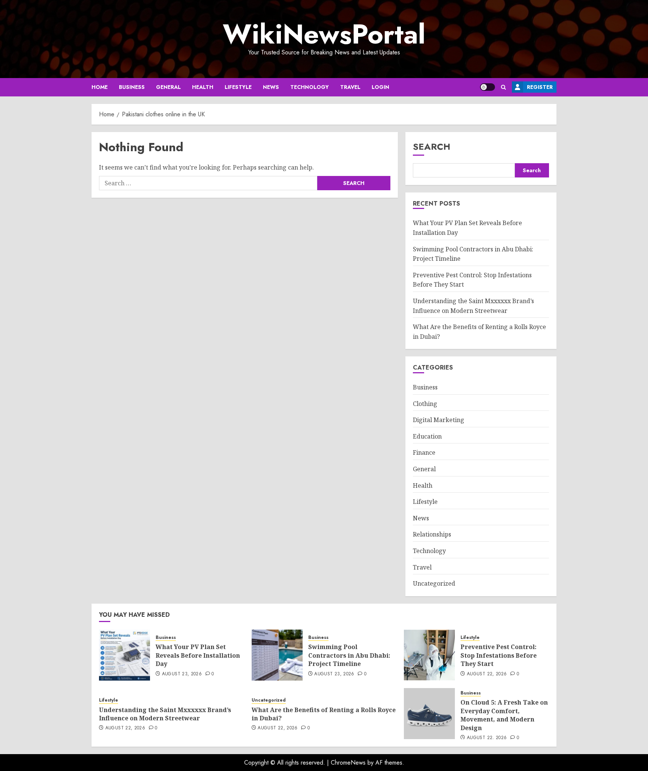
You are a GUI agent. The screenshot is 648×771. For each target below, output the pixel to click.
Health (202, 87)
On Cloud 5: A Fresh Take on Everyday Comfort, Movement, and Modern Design (504, 715)
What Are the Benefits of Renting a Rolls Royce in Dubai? (324, 714)
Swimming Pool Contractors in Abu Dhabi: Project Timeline (349, 655)
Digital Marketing (438, 420)
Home (100, 87)
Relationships (432, 534)
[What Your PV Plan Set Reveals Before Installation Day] (124, 655)
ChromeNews (348, 762)
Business (132, 87)
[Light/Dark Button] (487, 87)
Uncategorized (434, 583)
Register (540, 87)
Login (380, 87)
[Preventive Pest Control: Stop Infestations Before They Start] (429, 655)
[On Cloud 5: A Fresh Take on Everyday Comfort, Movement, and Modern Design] (429, 713)
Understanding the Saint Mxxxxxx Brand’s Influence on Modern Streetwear (165, 714)
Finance (424, 452)
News (271, 87)
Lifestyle (238, 87)
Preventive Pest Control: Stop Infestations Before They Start (498, 655)
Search (431, 146)
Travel (350, 87)
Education (427, 436)
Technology (309, 87)
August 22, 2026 (487, 674)
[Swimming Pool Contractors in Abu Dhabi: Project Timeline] (277, 655)
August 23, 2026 (182, 674)
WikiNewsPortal (324, 34)
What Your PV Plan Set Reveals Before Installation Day (198, 655)
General (168, 87)
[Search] (503, 87)
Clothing (425, 404)
